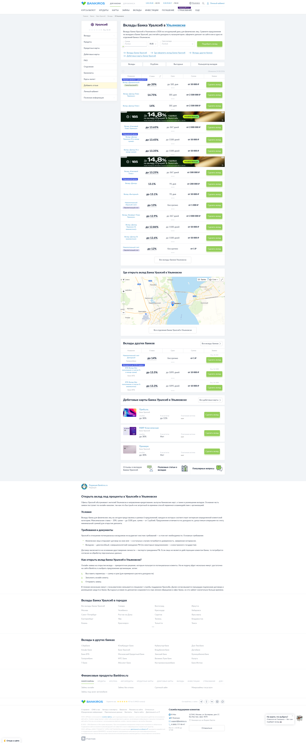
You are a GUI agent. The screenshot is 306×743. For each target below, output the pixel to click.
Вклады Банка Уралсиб (137, 53)
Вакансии (123, 710)
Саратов (158, 615)
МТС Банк (122, 658)
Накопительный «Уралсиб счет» (131, 204)
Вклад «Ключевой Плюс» (131, 172)
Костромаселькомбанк (165, 663)
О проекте (85, 710)
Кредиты (103, 10)
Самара (121, 606)
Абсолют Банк (124, 663)
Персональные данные (113, 712)
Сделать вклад (214, 85)
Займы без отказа (126, 687)
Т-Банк (84, 663)
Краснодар (159, 610)
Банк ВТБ (131, 376)
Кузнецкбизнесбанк (200, 654)
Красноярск (123, 623)
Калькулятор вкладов (207, 64)
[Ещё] (153, 627)
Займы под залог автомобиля (94, 692)
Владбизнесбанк (162, 650)
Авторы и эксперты (109, 710)
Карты (115, 10)
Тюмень (158, 619)
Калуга (195, 658)
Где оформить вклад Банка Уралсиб (169, 53)
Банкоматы (89, 73)
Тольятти (159, 623)
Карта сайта (139, 712)
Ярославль (196, 615)
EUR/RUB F (167, 3)
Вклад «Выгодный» (131, 194)
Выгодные (178, 64)
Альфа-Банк (86, 650)
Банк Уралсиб (144, 412)
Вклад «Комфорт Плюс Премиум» (131, 216)
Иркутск (195, 606)
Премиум (144, 446)
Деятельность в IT (153, 712)
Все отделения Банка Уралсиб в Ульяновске (173, 330)
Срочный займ (161, 687)
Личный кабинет (91, 91)
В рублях (154, 64)
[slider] (123, 46)
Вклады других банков (202, 53)
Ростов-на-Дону (125, 615)
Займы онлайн (87, 687)
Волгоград (159, 606)
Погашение (168, 10)
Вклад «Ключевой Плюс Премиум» (131, 127)
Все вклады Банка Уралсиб (93, 606)
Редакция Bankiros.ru (98, 485)
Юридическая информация (91, 712)
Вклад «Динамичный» (131, 82)
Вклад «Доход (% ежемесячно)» (131, 238)
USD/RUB (149, 3)
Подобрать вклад (209, 44)
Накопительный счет (131, 247)
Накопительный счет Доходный (131, 357)
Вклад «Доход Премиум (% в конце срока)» (131, 139)
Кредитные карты (92, 48)
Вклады (137, 10)
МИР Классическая (149, 428)
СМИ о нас (96, 710)
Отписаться (149, 710)
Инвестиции (151, 10)
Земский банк (161, 654)
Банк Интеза (197, 663)
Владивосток (197, 619)
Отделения (88, 67)
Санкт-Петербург (89, 615)
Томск (194, 623)
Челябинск (123, 610)
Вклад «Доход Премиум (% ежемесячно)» (131, 227)
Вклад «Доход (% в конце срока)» (131, 151)
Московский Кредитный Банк (131, 654)
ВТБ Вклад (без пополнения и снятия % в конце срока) (131, 370)
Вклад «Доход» (131, 183)
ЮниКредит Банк (126, 646)
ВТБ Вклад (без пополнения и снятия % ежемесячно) (131, 384)
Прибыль (143, 410)
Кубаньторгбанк (162, 646)
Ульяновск (196, 3)
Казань (84, 623)
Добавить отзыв (91, 85)
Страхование (185, 10)
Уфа (119, 619)
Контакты (128, 712)
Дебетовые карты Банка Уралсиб (141, 56)
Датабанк (196, 650)
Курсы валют (88, 10)
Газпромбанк (131, 361)
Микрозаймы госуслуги (202, 687)
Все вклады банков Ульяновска (172, 260)
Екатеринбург (87, 619)
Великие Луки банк (163, 658)
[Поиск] (203, 3)
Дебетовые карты (92, 54)
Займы (125, 10)
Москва (84, 610)
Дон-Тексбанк (198, 646)
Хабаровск (196, 610)
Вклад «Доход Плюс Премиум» (131, 95)
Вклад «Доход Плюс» (131, 106)
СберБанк (85, 646)
